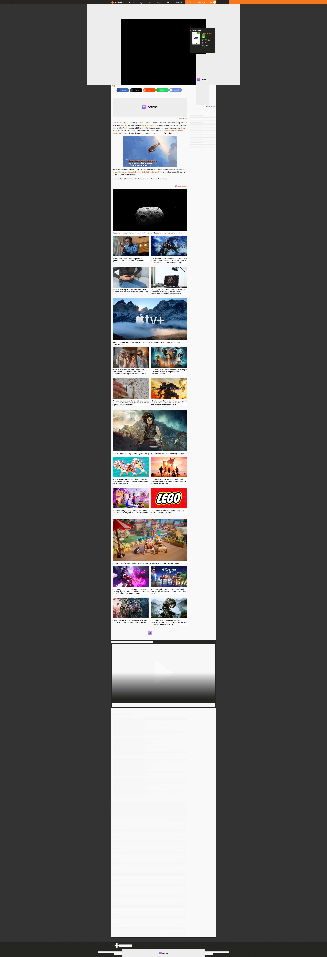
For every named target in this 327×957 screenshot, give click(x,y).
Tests (168, 2)
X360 (203, 35)
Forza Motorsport (148, 125)
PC (187, 2)
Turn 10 (123, 125)
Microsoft (204, 43)
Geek (150, 2)
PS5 (190, 2)
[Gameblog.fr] (117, 2)
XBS (194, 2)
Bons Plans (179, 2)
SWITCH (199, 2)
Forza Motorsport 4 (207, 33)
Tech (141, 2)
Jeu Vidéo (131, 2)
